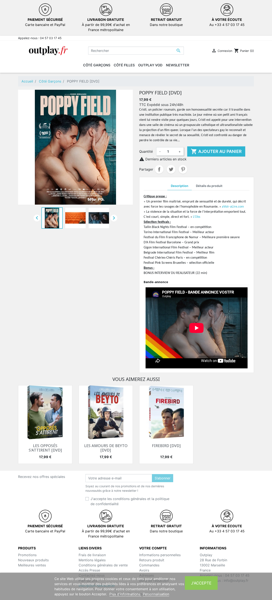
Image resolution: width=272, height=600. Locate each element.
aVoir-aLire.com (233, 206)
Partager (159, 169)
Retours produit (151, 560)
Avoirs (144, 570)
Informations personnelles (160, 555)
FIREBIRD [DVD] (166, 445)
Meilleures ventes (32, 565)
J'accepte (201, 583)
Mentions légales (92, 560)
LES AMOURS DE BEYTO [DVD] (106, 448)
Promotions (27, 555)
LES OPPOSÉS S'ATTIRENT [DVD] (45, 448)
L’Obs (196, 217)
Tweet (171, 169)
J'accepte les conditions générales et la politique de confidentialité (130, 501)
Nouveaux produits (33, 560)
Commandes (149, 565)
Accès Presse (89, 570)
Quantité (146, 151)
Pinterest (183, 169)
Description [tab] (179, 186)
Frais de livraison (92, 555)
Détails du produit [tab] (209, 186)
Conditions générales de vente (103, 565)
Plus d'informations (125, 594)
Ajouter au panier (216, 151)
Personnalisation (156, 594)
